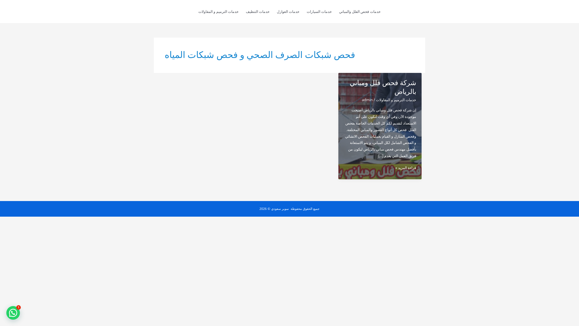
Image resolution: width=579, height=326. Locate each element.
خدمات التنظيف (258, 11)
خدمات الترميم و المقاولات (218, 11)
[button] (13, 313)
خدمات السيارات (319, 11)
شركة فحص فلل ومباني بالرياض (383, 87)
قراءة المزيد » (405, 168)
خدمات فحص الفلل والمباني (360, 11)
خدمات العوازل (288, 11)
